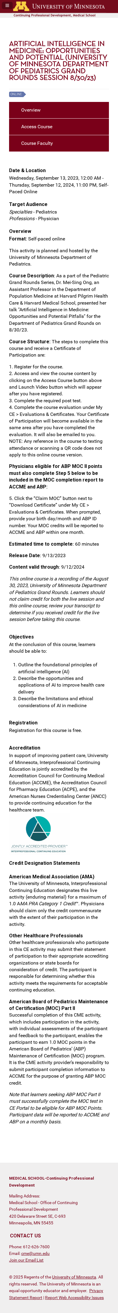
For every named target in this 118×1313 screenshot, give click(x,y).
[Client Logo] (59, 16)
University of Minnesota (74, 1277)
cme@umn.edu (35, 1253)
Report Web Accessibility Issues (74, 1297)
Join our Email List (26, 1260)
